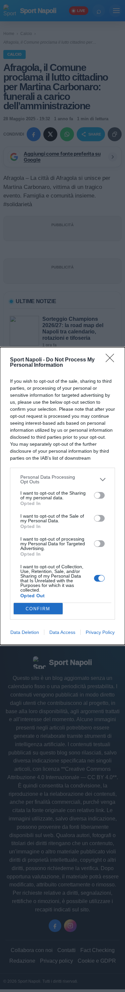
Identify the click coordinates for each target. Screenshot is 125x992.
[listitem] (62, 479)
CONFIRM (38, 608)
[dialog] (62, 496)
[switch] (99, 495)
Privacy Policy (100, 632)
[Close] (112, 360)
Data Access (62, 632)
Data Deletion (24, 632)
